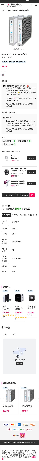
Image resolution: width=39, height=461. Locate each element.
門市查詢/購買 (23, 195)
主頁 (3, 10)
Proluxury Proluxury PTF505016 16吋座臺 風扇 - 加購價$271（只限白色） (18, 157)
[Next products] (35, 151)
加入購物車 (9, 195)
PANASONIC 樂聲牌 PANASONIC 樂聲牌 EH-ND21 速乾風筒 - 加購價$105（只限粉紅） (18, 182)
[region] (19, 453)
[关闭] (36, 448)
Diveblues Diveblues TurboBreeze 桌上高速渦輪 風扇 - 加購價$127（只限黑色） (18, 170)
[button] (37, 400)
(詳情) (31, 90)
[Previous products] (30, 151)
